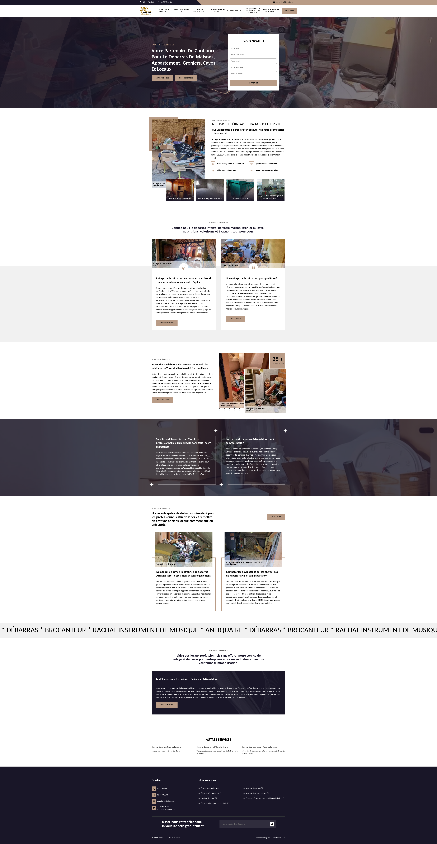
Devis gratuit (289, 11)
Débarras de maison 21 (181, 11)
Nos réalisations (186, 78)
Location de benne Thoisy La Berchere (166, 751)
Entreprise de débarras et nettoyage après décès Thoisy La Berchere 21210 (263, 752)
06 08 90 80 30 (162, 795)
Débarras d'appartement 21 (199, 11)
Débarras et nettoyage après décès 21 (271, 11)
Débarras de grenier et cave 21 (217, 11)
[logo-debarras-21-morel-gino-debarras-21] (146, 11)
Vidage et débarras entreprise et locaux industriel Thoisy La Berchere (217, 752)
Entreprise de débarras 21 (164, 11)
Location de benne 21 (235, 11)
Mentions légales (263, 838)
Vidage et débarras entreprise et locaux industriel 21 (253, 11)
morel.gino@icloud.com (166, 801)
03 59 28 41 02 (162, 789)
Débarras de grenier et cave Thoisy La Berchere (259, 747)
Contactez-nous (162, 78)
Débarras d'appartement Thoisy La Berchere (213, 747)
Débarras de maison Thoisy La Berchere (166, 747)
